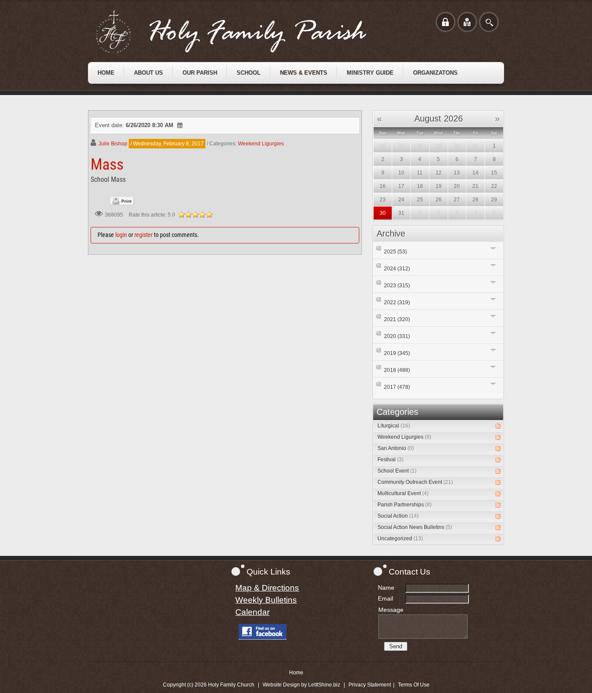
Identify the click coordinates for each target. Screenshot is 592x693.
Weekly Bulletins (266, 599)
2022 (397, 302)
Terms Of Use (413, 685)
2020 (397, 336)
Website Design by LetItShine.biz (301, 685)
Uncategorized (400, 538)
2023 (397, 285)
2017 (397, 387)
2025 (395, 252)
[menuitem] (106, 73)
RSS (498, 426)
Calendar (252, 612)
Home (296, 673)
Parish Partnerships (404, 505)
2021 (397, 319)
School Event (396, 471)
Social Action (398, 516)
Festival (390, 460)
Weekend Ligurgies (261, 144)
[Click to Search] (489, 22)
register (143, 234)
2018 (397, 370)
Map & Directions (267, 587)
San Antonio (395, 448)
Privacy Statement (369, 685)
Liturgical (393, 426)
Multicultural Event (403, 493)
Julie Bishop (112, 144)
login (121, 234)
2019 (397, 353)
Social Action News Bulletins (414, 527)
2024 (397, 269)
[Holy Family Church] (241, 32)
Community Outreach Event (415, 482)
